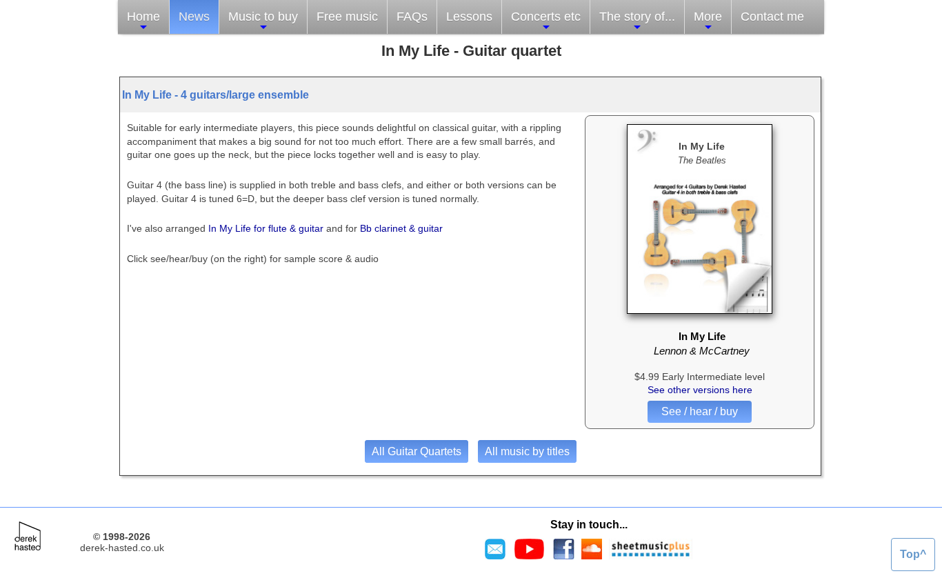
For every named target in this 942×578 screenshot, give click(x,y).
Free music (347, 16)
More (708, 16)
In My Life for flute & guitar (264, 228)
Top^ (913, 554)
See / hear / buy (699, 411)
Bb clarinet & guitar (401, 228)
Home (143, 16)
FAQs (412, 16)
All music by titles (527, 451)
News (194, 16)
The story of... (637, 16)
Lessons (469, 16)
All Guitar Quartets (416, 451)
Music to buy (263, 16)
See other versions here (700, 389)
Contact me (772, 16)
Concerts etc (546, 16)
